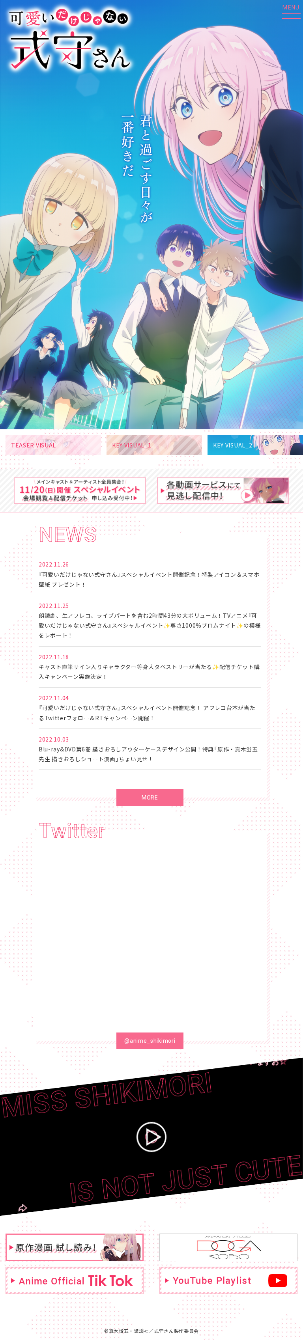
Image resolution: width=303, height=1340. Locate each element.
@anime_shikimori (149, 1041)
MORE (150, 797)
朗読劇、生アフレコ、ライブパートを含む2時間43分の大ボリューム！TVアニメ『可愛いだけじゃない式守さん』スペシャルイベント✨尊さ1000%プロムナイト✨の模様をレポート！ (150, 625)
